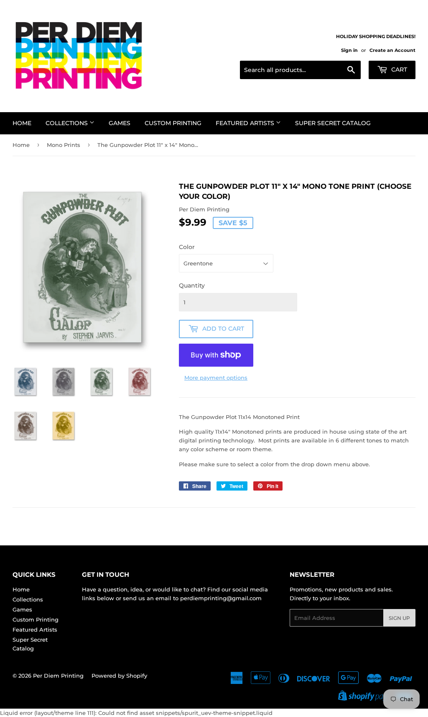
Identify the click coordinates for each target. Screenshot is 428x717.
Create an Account (392, 50)
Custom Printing (173, 123)
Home (22, 123)
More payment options (215, 377)
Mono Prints (63, 144)
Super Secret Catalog (333, 123)
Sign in (349, 50)
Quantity (192, 285)
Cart (398, 69)
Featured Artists (246, 123)
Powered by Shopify (119, 675)
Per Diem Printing (58, 675)
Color (187, 247)
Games (119, 123)
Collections (67, 123)
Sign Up (399, 618)
